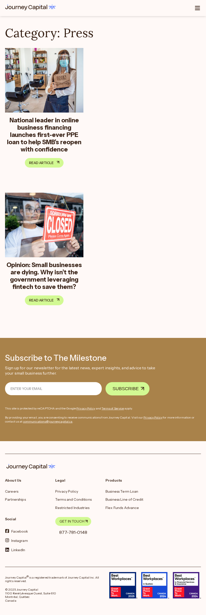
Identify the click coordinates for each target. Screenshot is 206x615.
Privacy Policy (85, 408)
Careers (11, 491)
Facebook (19, 531)
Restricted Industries (72, 507)
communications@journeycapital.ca (48, 421)
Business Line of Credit (124, 499)
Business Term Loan (122, 491)
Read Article (41, 163)
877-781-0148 (73, 532)
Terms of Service (112, 408)
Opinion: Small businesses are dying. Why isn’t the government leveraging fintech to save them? (44, 275)
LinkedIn (18, 550)
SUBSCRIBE (126, 388)
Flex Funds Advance (122, 507)
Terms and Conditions (73, 499)
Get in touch (72, 521)
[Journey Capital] (31, 7)
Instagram (19, 540)
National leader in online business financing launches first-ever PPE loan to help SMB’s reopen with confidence (44, 135)
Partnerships (15, 499)
